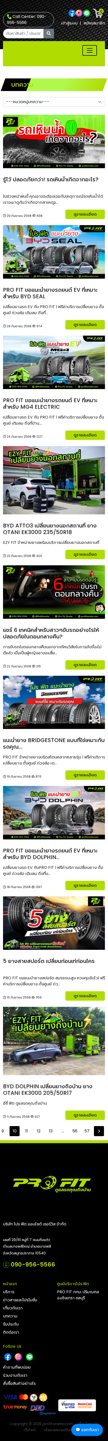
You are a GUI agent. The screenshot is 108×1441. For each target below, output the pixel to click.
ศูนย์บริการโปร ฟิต (73, 1284)
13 (50, 1131)
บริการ (8, 1292)
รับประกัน (11, 1324)
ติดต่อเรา (11, 1332)
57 (86, 1131)
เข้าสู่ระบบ (69, 23)
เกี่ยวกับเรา (13, 1308)
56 (74, 1131)
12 (38, 1131)
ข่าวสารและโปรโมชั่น (20, 1300)
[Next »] (99, 1131)
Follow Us (12, 1346)
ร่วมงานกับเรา (15, 1375)
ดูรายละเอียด (85, 214)
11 (26, 1131)
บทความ (10, 1316)
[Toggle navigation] (89, 50)
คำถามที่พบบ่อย (17, 1367)
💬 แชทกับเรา (87, 1430)
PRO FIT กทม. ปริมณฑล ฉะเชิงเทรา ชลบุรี (78, 1295)
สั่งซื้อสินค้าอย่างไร (19, 1383)
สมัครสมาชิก (94, 23)
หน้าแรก (10, 1284)
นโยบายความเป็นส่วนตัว (62, 1429)
